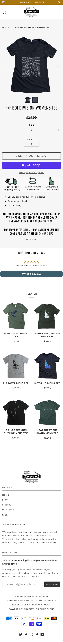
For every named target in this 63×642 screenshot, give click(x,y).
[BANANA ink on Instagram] (31, 635)
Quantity (31, 139)
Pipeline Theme (45, 609)
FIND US (6, 505)
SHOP (5, 500)
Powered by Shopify (21, 609)
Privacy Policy (41, 605)
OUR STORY (8, 510)
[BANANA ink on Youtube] (42, 635)
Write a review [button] (31, 273)
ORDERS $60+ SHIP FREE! (31, 2)
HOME (5, 495)
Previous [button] (7, 65)
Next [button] (55, 65)
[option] (31, 65)
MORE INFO (47, 233)
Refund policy (21, 605)
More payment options (31, 172)
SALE (5, 515)
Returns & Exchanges (20, 600)
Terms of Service (45, 600)
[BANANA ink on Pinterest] (36, 635)
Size (31, 125)
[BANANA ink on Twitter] (20, 635)
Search (43, 596)
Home (5, 27)
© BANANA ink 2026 (26, 596)
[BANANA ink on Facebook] (26, 635)
